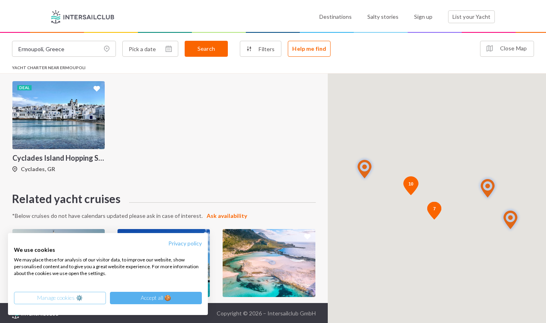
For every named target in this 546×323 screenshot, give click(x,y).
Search (206, 48)
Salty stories (383, 16)
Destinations (335, 16)
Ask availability (227, 215)
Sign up (423, 16)
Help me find (309, 48)
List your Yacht (471, 16)
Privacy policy (185, 243)
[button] (510, 219)
